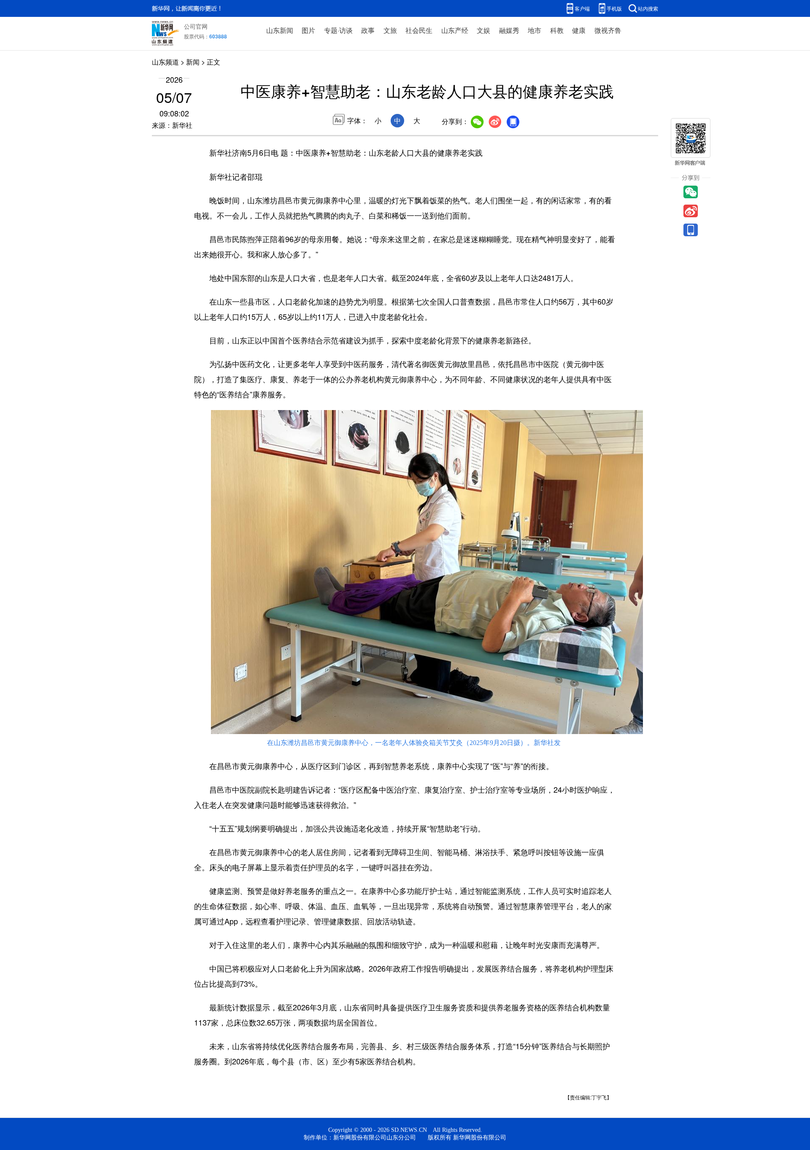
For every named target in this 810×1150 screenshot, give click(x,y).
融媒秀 (509, 30)
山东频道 (165, 62)
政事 (368, 30)
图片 (308, 30)
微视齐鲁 (607, 30)
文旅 (390, 30)
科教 (557, 30)
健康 (579, 30)
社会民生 (418, 30)
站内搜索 (648, 8)
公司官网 (196, 26)
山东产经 (454, 30)
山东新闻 (279, 30)
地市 (534, 30)
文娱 (483, 30)
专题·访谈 (338, 30)
